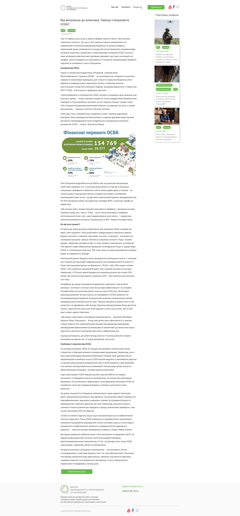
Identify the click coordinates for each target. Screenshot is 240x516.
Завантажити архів (77, 471)
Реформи (71, 30)
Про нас (114, 7)
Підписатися (156, 7)
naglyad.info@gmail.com (132, 486)
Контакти (126, 7)
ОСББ (63, 30)
